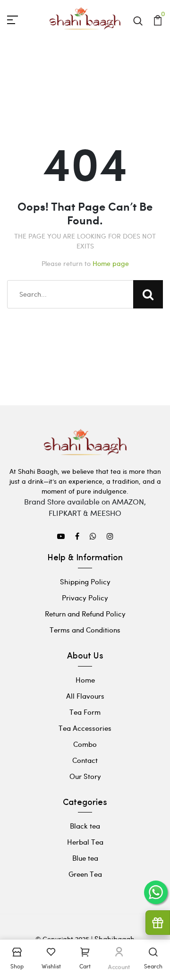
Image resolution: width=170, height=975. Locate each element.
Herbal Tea (85, 842)
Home (85, 679)
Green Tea (85, 874)
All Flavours (85, 696)
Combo (85, 744)
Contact (85, 760)
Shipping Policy (85, 581)
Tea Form (85, 712)
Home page (111, 263)
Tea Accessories (85, 728)
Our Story (85, 776)
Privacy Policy (85, 597)
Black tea (85, 825)
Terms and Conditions (85, 629)
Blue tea (85, 858)
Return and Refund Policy (85, 613)
